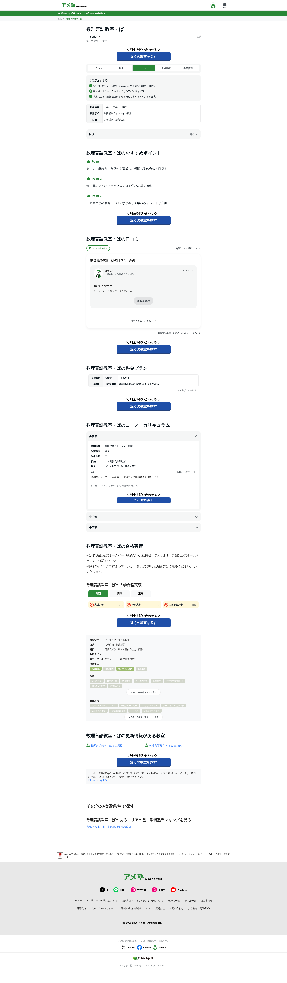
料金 (121, 68)
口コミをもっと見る (141, 321)
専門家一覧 (190, 900)
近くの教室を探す (143, 56)
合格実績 (166, 68)
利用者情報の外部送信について (134, 908)
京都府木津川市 (95, 827)
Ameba (131, 947)
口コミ (99, 68)
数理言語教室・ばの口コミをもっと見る (177, 333)
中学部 (93, 517)
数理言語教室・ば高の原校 (107, 745)
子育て (161, 889)
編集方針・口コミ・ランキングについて (143, 900)
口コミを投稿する (100, 248)
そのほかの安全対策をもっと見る (143, 716)
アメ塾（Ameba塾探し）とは (101, 900)
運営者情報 (206, 900)
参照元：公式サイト (186, 472)
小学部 (93, 527)
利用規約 (81, 908)
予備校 (103, 40)
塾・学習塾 (92, 40)
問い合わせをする (97, 780)
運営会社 (160, 908)
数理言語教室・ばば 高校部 (165, 745)
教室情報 (188, 68)
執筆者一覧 (174, 900)
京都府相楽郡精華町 (119, 827)
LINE (122, 890)
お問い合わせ (176, 908)
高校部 (93, 436)
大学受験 (141, 889)
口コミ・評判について (190, 248)
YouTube (182, 890)
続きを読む (143, 301)
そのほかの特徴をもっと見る (143, 692)
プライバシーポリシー (102, 908)
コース (143, 68)
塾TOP (61, 18)
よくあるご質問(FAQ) (199, 908)
